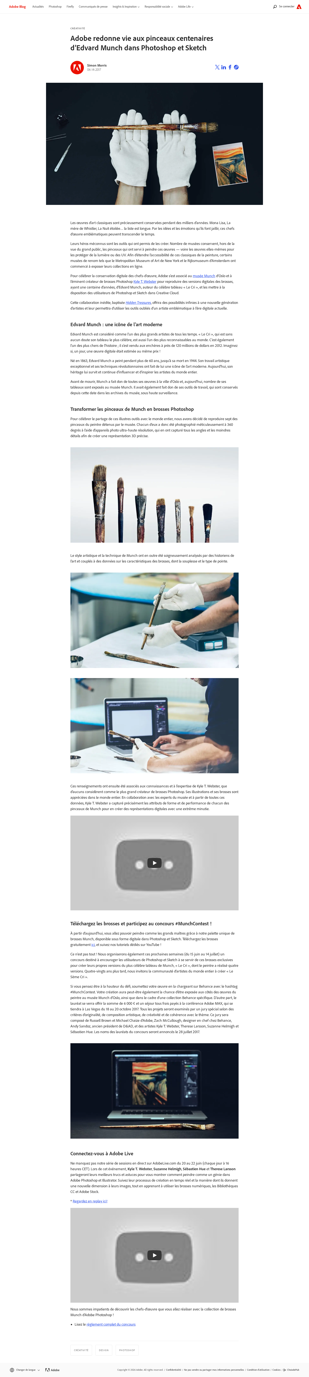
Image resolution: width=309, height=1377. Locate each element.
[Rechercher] (275, 6)
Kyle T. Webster (144, 281)
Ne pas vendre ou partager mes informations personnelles (214, 1369)
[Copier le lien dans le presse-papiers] (236, 67)
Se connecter (286, 6)
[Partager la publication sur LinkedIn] (223, 67)
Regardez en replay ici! (90, 1201)
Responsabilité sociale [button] (157, 6)
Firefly (70, 6)
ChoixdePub (293, 1369)
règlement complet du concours (111, 1324)
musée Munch (204, 276)
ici (93, 944)
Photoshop (55, 6)
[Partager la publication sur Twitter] (217, 67)
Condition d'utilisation (258, 1369)
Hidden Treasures (138, 302)
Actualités (38, 6)
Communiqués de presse (93, 6)
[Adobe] (299, 6)
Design (104, 1350)
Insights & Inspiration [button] (125, 6)
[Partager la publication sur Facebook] (230, 67)
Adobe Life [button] (184, 6)
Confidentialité (173, 1369)
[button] (24, 1370)
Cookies (276, 1369)
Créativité (77, 28)
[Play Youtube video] (154, 863)
